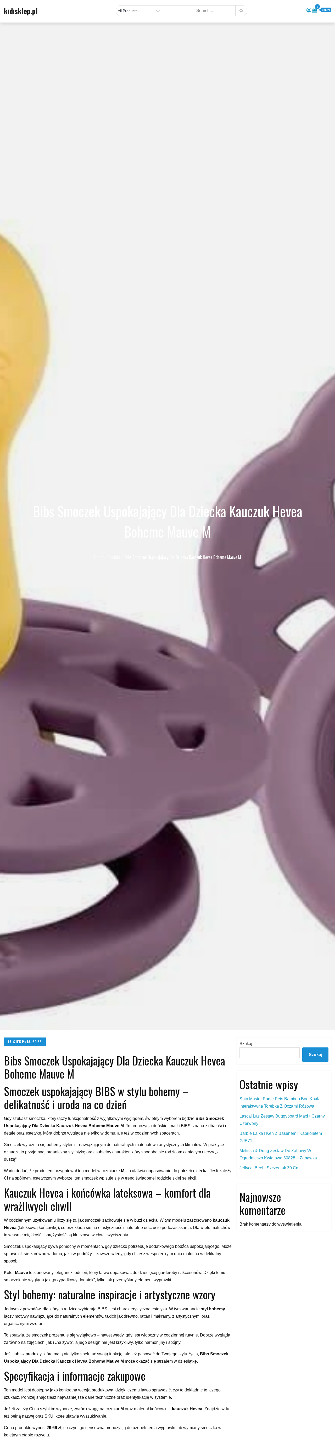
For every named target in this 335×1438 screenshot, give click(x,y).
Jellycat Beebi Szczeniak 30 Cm (269, 1168)
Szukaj (245, 1043)
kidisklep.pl (21, 11)
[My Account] (308, 10)
